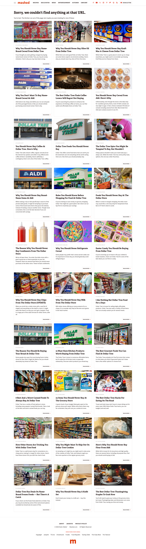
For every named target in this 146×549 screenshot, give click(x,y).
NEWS (54, 3)
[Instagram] (103, 3)
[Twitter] (100, 3)
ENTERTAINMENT (64, 3)
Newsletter (127, 2)
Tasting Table (86, 535)
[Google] (114, 3)
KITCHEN (75, 3)
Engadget (39, 535)
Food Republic (75, 535)
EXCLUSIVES (45, 3)
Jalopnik (46, 535)
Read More (46, 64)
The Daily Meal (96, 535)
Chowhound (60, 535)
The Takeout (106, 535)
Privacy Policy (81, 524)
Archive (69, 524)
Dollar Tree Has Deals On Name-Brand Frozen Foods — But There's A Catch (32, 494)
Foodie (68, 535)
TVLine (53, 535)
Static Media (63, 527)
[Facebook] (93, 3)
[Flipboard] (110, 3)
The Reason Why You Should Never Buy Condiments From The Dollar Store (32, 251)
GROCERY (84, 3)
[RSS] (117, 3)
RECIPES (36, 3)
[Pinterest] (107, 3)
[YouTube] (97, 3)
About (61, 524)
